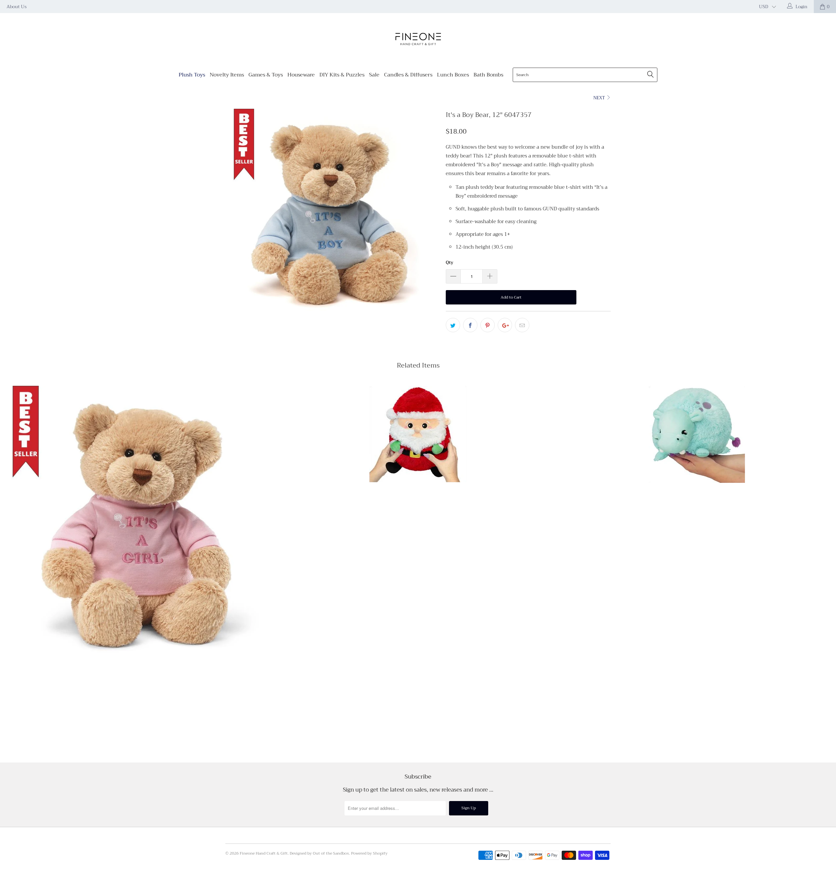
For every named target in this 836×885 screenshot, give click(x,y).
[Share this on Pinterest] (487, 325)
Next (599, 98)
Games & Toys (266, 74)
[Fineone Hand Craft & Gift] (418, 40)
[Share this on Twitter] (453, 325)
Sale (374, 74)
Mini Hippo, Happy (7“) (696, 434)
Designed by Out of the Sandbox (319, 853)
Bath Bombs (488, 74)
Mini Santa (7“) (417, 434)
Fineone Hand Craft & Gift (264, 853)
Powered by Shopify (369, 853)
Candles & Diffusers (408, 74)
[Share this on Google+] (505, 325)
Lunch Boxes (453, 74)
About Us (17, 6)
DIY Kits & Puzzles (341, 74)
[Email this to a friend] (522, 325)
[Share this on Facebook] (470, 325)
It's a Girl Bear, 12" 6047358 (139, 523)
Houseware (301, 74)
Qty (449, 262)
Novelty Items (227, 74)
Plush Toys (192, 74)
